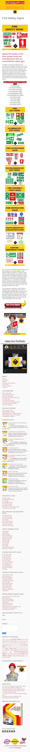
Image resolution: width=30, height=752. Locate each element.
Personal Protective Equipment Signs (11, 402)
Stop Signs (4, 569)
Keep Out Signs (5, 541)
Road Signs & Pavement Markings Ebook (11, 696)
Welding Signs (5, 590)
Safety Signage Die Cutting (8, 412)
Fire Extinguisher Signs (7, 502)
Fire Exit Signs (5, 501)
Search (12, 7)
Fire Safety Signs (6, 399)
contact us (4, 290)
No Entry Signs (5, 543)
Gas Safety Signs (6, 582)
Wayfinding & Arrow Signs (8, 609)
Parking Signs (5, 602)
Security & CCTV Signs (7, 548)
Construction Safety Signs (8, 400)
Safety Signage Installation (8, 416)
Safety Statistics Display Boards (9, 608)
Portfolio (4, 381)
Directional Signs (6, 534)
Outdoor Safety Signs (11, 650)
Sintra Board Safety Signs (8, 394)
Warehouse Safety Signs (8, 525)
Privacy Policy (5, 384)
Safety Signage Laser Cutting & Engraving (12, 413)
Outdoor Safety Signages (8, 600)
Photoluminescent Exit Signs (9, 508)
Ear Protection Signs (7, 515)
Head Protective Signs (7, 524)
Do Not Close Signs (6, 554)
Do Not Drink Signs (6, 556)
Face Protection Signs (7, 518)
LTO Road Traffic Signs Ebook (9, 692)
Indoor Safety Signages (7, 599)
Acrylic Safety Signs (6, 393)
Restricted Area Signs (13, 486)
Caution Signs (5, 531)
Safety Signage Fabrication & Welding (11, 415)
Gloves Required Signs (7, 583)
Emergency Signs (6, 498)
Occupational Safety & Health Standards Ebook (13, 690)
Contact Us (4, 387)
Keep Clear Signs (6, 540)
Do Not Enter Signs (6, 558)
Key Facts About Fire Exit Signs (15, 464)
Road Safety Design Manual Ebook (10, 697)
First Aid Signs (5, 519)
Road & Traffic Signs (13, 471)
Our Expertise (5, 380)
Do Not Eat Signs (6, 557)
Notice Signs (5, 545)
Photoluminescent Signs (15, 653)
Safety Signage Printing (7, 410)
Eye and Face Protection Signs (19, 642)
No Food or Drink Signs (7, 561)
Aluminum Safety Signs (7, 396)
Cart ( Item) (20, 7)
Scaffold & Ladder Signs (7, 589)
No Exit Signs (5, 544)
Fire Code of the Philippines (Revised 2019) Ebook (14, 686)
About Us (4, 378)
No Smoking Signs (6, 564)
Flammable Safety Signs (7, 580)
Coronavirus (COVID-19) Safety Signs (11, 596)
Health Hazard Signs (7, 538)
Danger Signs (5, 532)
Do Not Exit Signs (6, 560)
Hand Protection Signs (7, 522)
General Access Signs (7, 537)
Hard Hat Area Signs (7, 584)
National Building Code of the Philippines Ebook (13, 689)
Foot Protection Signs (7, 521)
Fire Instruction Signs (7, 504)
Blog (19, 639)
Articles (14, 639)
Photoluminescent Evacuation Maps (10, 506)
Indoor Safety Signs (10, 648)
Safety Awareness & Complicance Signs (11, 606)
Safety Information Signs (8, 547)
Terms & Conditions (7, 386)
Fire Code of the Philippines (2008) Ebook (12, 687)
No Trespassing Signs (13, 448)
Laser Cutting (19, 648)
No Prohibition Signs (7, 563)
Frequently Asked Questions (8, 383)
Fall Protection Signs (7, 579)
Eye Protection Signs (7, 517)
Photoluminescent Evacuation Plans (16, 431)
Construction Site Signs (7, 574)
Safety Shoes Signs (6, 587)
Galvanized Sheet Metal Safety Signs (10, 397)
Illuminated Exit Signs (13, 479)
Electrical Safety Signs (7, 535)
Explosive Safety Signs (7, 577)
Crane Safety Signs (6, 576)
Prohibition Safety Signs (13, 654)
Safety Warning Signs (7, 404)
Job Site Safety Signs (7, 586)
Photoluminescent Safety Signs (9, 403)
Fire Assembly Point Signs (8, 499)
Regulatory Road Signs (7, 603)
